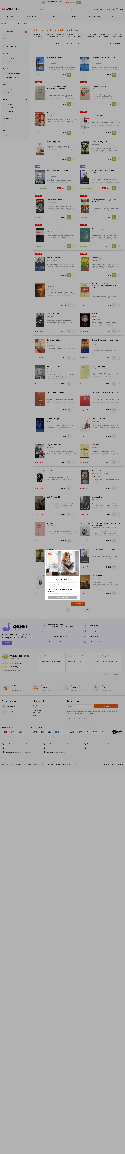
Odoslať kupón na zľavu (62, 599)
